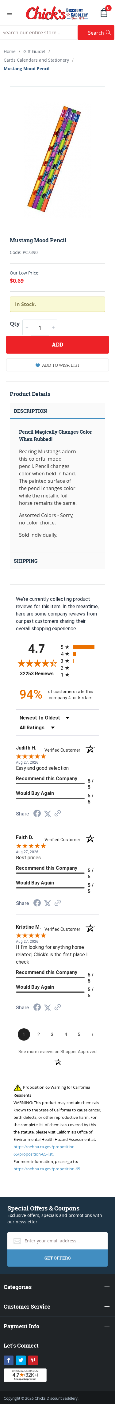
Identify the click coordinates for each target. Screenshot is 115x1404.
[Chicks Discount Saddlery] (57, 12)
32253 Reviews (39, 674)
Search (101, 32)
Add (57, 344)
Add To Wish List (61, 365)
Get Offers (57, 1258)
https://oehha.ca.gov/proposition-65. (47, 1169)
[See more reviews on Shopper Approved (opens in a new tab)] (57, 814)
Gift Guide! (34, 51)
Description (30, 411)
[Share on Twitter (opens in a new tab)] (47, 814)
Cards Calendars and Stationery (36, 60)
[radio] (80, 647)
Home (10, 51)
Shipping (26, 561)
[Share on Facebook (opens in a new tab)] (37, 814)
